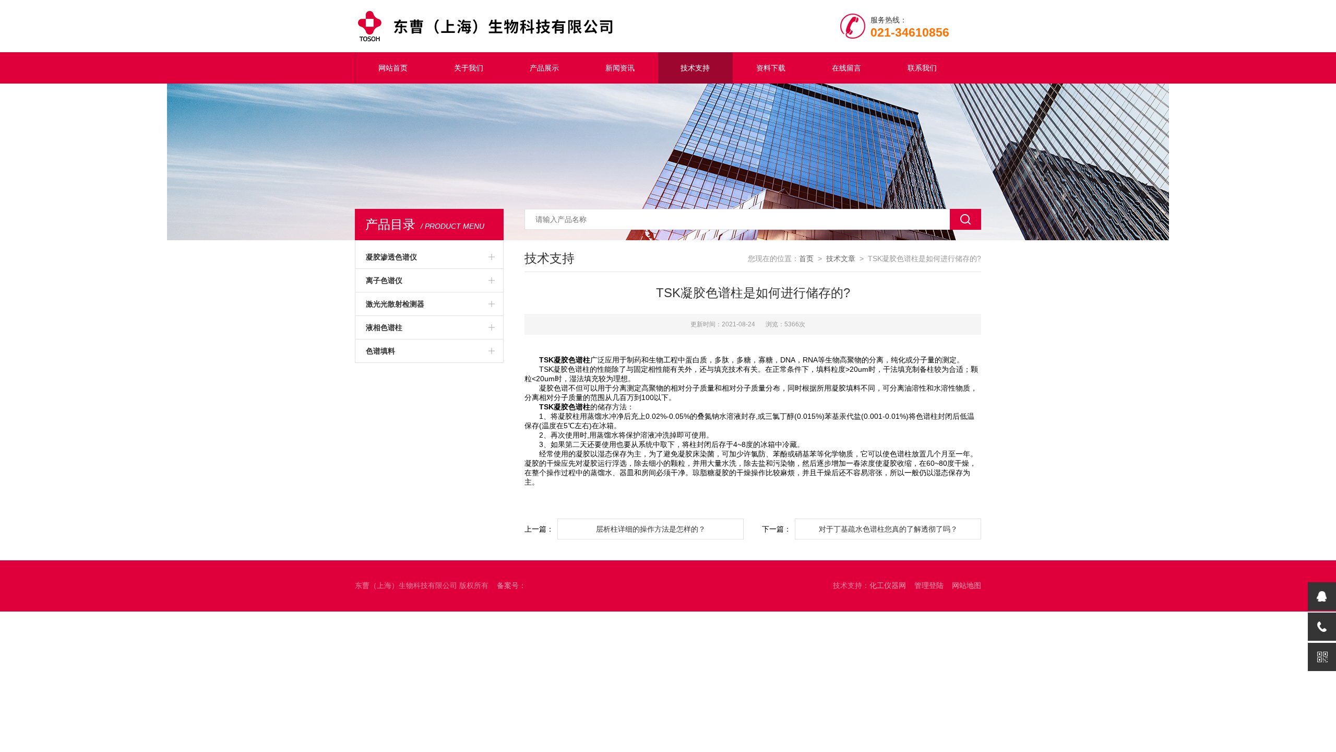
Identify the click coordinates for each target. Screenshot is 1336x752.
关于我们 (468, 68)
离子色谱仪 (384, 280)
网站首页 (393, 68)
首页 (806, 258)
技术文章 (840, 258)
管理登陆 (929, 585)
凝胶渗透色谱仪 (391, 257)
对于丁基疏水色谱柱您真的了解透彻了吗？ (888, 529)
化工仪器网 (887, 585)
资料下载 (770, 68)
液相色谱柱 (384, 327)
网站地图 (966, 585)
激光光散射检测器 (395, 304)
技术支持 (695, 68)
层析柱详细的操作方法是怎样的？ (651, 529)
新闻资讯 (620, 68)
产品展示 (544, 68)
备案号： (511, 585)
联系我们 (922, 68)
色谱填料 (380, 351)
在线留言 (846, 68)
